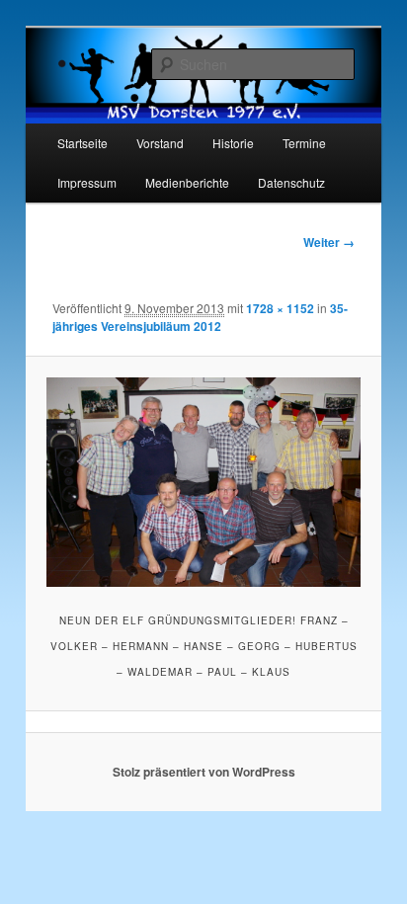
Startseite (82, 142)
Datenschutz (291, 182)
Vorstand (160, 142)
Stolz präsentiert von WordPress (204, 772)
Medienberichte (187, 182)
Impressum (87, 182)
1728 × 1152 (280, 308)
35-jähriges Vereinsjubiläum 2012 (200, 317)
